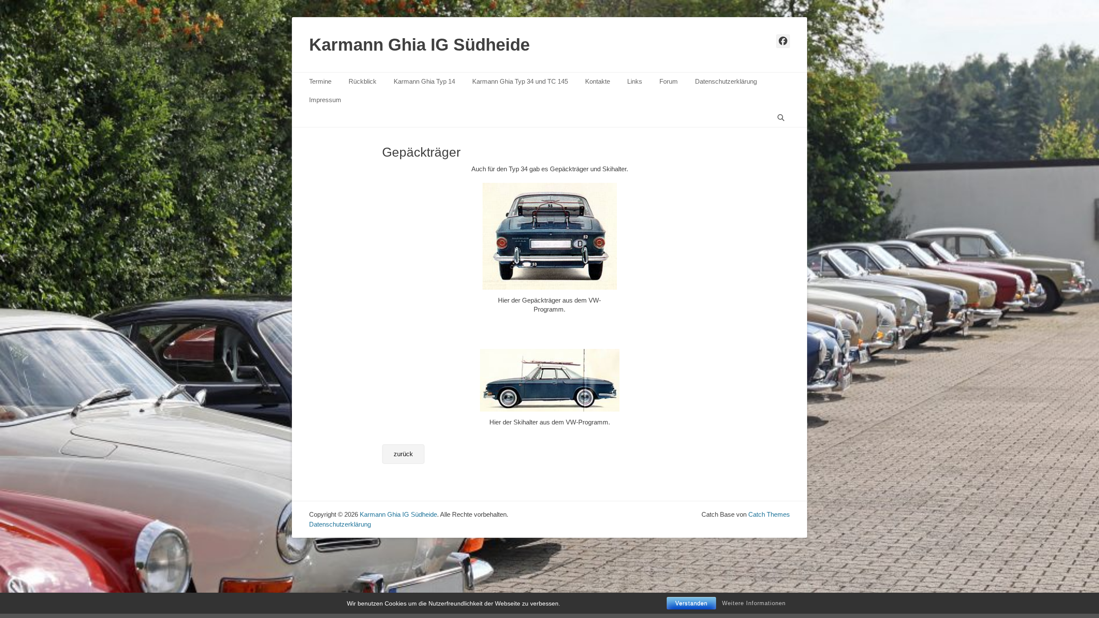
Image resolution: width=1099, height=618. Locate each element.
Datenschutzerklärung (726, 81)
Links (634, 81)
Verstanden (691, 603)
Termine (320, 81)
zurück (403, 453)
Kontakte (597, 81)
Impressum (325, 99)
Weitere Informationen (754, 603)
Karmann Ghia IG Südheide (419, 44)
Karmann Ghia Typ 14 (424, 81)
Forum (668, 81)
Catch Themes (769, 514)
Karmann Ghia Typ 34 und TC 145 (520, 81)
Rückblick (362, 81)
